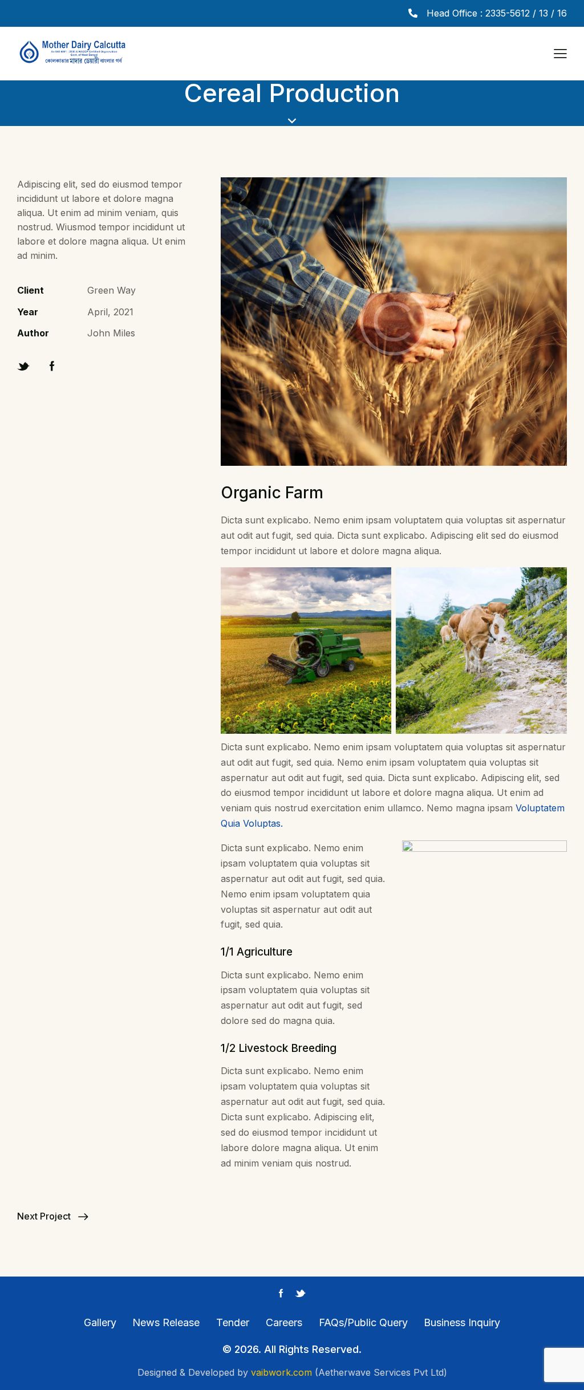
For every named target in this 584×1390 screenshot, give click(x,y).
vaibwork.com (281, 1372)
